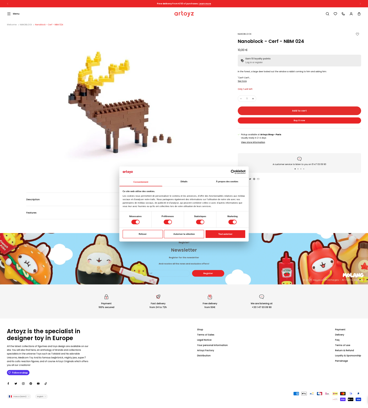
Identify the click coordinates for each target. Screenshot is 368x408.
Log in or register (254, 62)
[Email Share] (258, 179)
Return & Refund (344, 350)
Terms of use (342, 345)
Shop (200, 329)
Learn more (205, 3)
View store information (253, 142)
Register (208, 273)
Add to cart (299, 111)
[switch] (168, 222)
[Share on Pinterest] (254, 179)
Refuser (143, 234)
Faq (337, 340)
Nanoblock (245, 34)
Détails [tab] (184, 181)
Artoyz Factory (205, 350)
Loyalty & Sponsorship (348, 355)
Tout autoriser (225, 234)
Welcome (12, 24)
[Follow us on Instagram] (23, 383)
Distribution (204, 355)
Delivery (339, 334)
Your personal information (212, 345)
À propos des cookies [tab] (227, 181)
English (40, 396)
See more (242, 81)
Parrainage (341, 361)
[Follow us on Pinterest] (30, 383)
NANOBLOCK (26, 24)
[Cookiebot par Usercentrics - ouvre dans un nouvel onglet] (233, 172)
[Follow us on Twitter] (15, 383)
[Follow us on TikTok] (45, 383)
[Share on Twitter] (250, 179)
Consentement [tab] (140, 182)
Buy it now (299, 120)
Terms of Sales (205, 334)
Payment (340, 329)
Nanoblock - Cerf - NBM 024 (49, 24)
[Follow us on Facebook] (8, 383)
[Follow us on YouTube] (38, 383)
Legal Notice (204, 340)
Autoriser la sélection (184, 234)
